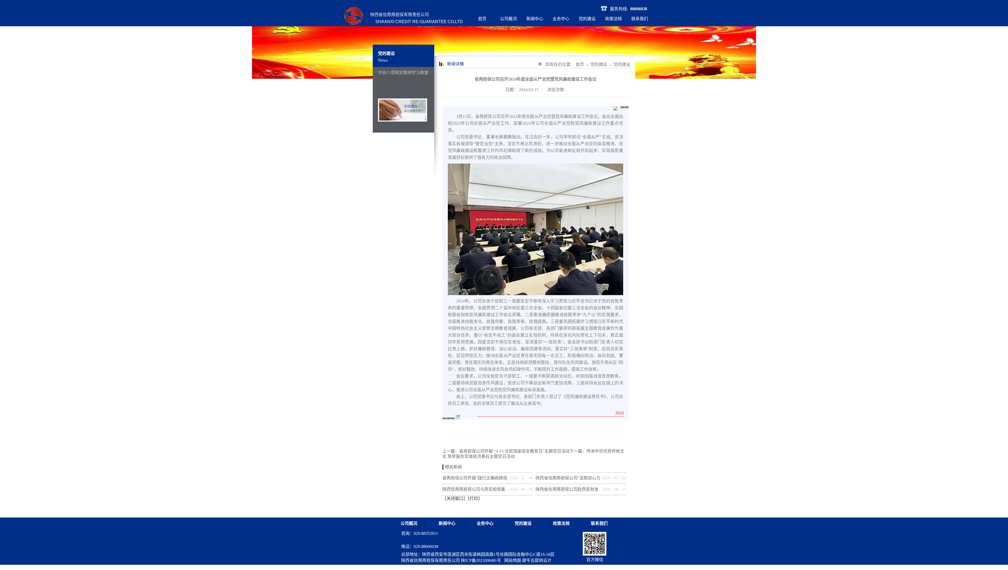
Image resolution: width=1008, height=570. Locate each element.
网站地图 (511, 560)
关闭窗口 (455, 498)
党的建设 (598, 64)
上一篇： (506, 451)
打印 (474, 498)
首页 (482, 19)
